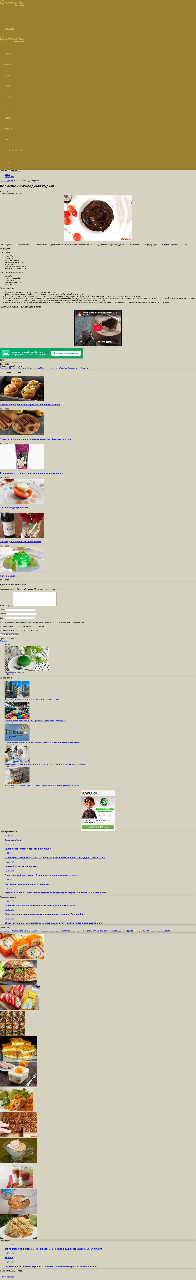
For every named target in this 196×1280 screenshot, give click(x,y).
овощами (73, 931)
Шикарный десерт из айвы (14, 507)
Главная (3, 181)
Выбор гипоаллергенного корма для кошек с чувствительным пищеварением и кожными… (43, 785)
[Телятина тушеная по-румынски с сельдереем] (18, 984)
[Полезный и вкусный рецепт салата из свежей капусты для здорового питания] (18, 1238)
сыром (168, 931)
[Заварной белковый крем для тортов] (18, 1162)
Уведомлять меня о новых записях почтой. (21, 630)
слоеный (159, 931)
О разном (8, 139)
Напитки (8, 129)
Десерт (7, 107)
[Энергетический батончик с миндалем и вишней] (18, 1137)
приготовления (110, 931)
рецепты (137, 931)
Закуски (8, 118)
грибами (24, 931)
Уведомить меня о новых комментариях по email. (23, 626)
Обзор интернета (16, 150)
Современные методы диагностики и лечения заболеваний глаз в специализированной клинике (45, 764)
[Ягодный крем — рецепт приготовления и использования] (22, 469)
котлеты (51, 931)
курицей (57, 931)
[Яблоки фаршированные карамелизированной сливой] (22, 400)
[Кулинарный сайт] (12, 5)
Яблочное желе (8, 576)
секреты (152, 931)
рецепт (128, 930)
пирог (78, 931)
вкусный (16, 930)
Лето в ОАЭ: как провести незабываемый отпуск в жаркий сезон (32, 699)
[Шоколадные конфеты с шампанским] (22, 537)
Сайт (2, 618)
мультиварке (65, 931)
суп (163, 931)
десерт (31, 931)
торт (173, 931)
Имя (2, 610)
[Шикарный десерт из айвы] (22, 503)
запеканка (45, 931)
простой (120, 931)
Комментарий (6, 606)
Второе (8, 75)
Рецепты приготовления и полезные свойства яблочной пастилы (35, 439)
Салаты (8, 86)
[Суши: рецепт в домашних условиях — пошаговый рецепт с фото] (22, 959)
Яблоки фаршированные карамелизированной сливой (30, 404)
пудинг (22, 362)
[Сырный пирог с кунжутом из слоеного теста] (18, 1060)
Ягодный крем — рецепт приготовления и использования (31, 473)
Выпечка (8, 97)
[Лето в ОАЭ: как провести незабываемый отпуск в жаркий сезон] (17, 697)
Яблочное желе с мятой (14, 672)
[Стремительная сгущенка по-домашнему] (18, 1213)
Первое (8, 65)
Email (3, 614)
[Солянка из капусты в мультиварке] (16, 1111)
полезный (85, 931)
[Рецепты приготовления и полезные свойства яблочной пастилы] (22, 434)
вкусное (3, 931)
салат (145, 930)
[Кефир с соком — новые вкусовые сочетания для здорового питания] (16, 1188)
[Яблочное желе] (22, 571)
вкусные (8, 931)
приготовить (96, 930)
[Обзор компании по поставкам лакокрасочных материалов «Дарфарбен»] (17, 719)
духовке (37, 931)
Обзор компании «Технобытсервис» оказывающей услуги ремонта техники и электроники (42, 742)
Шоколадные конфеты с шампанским (20, 541)
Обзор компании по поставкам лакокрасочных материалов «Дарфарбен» (35, 721)
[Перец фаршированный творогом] (20, 1010)
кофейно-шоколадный (9, 362)
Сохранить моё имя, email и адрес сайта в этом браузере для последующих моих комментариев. (43, 622)
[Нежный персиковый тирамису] (18, 1086)
